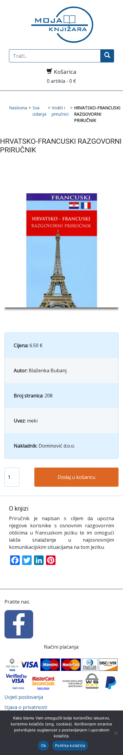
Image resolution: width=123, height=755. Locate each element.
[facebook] (18, 624)
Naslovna (18, 108)
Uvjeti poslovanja (23, 697)
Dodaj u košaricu (76, 477)
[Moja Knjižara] (61, 24)
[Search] (107, 55)
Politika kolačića (70, 745)
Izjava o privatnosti (25, 707)
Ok (43, 745)
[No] (116, 733)
